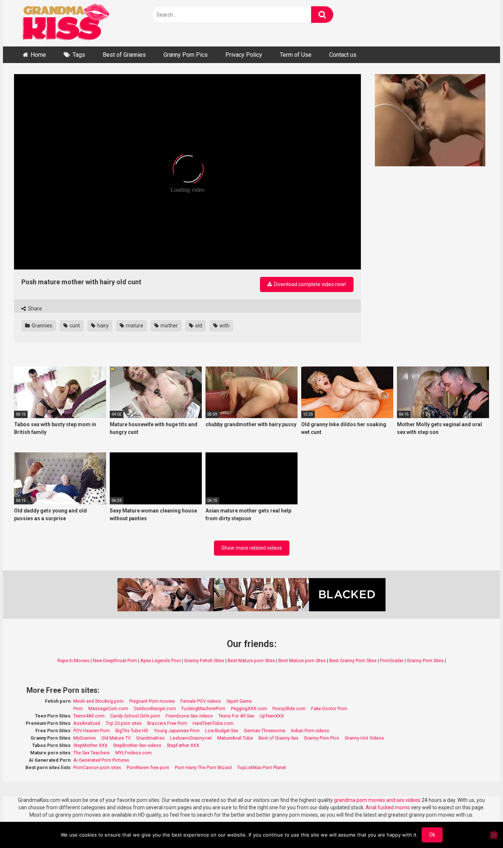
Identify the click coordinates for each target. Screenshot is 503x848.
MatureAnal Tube (235, 738)
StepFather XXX (183, 745)
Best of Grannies (124, 54)
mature (134, 326)
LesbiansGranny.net (191, 738)
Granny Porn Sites (425, 660)
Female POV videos (200, 701)
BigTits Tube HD (131, 730)
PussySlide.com (289, 708)
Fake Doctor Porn (329, 708)
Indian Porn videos (310, 730)
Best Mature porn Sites (251, 660)
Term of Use (296, 54)
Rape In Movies (73, 660)
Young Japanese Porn (177, 730)
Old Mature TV (116, 738)
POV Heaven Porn (91, 730)
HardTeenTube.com (213, 723)
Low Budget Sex (221, 730)
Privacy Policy (243, 54)
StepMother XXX (90, 745)
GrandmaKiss (150, 738)
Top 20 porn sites (124, 723)
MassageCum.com (108, 708)
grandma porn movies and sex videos (377, 800)
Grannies (41, 326)
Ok (432, 835)
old (198, 326)
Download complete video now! (309, 284)
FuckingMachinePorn (203, 708)
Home (38, 54)
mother (168, 326)
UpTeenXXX (272, 716)
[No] (493, 835)
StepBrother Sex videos (137, 745)
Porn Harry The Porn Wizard (203, 767)
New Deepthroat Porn (115, 660)
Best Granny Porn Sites (353, 660)
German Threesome (264, 730)
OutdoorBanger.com (155, 708)
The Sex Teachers (91, 752)
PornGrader (392, 660)
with (223, 326)
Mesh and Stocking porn (98, 701)
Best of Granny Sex (278, 738)
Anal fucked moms (388, 807)
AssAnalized (86, 723)
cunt (74, 326)
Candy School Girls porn (135, 716)
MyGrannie (84, 738)
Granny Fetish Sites (204, 660)
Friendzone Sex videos (189, 716)
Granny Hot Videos (364, 738)
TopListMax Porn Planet (261, 767)
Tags (79, 54)
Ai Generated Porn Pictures (101, 760)
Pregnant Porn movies (152, 701)
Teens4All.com (89, 716)
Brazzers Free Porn (167, 723)
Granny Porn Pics (185, 54)
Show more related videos (251, 548)
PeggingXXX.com (249, 708)
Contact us (342, 54)
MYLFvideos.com (133, 752)
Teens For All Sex (236, 716)
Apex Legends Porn (160, 660)
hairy (102, 326)
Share (34, 309)
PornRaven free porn (148, 767)
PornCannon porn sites (97, 767)
